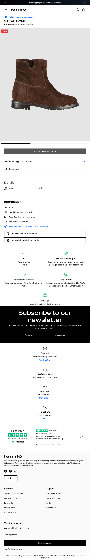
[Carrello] (83, 9)
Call (43, 419)
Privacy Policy (10, 508)
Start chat (43, 398)
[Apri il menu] (6, 9)
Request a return (53, 494)
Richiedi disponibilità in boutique (26, 240)
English (10, 478)
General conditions (12, 498)
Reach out (43, 360)
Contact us (51, 508)
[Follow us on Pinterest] (15, 471)
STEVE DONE (15, 21)
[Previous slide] (5, 2)
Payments (8, 503)
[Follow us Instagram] (10, 471)
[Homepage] (18, 9)
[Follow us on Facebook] (5, 471)
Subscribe (60, 335)
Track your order (53, 498)
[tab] (15, 143)
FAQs (48, 503)
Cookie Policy (10, 512)
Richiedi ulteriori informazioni (25, 233)
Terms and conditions (13, 494)
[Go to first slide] (84, 2)
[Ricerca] (77, 9)
